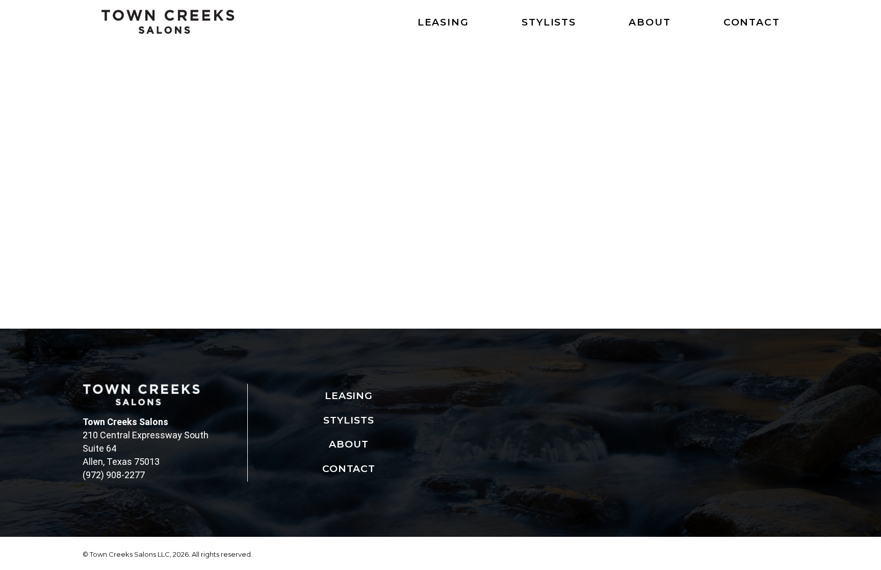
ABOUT (650, 22)
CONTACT (751, 22)
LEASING (443, 22)
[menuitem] (433, 24)
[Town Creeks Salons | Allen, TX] (168, 22)
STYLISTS (549, 22)
